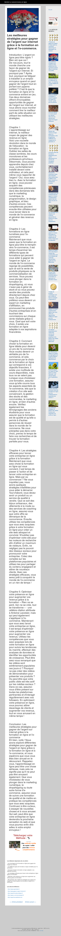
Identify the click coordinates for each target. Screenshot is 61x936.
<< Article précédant (16, 902)
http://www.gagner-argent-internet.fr (17, 891)
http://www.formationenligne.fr (15, 893)
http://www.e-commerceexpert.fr (16, 895)
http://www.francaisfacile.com (15, 897)
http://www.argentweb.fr (14, 889)
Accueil (50, 9)
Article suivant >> (30, 902)
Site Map (41, 930)
